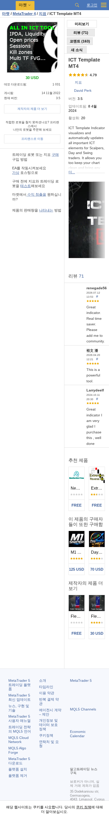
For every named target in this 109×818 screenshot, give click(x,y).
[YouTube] (97, 754)
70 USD (96, 569)
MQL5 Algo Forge (17, 750)
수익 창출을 (36, 194)
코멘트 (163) (80, 41)
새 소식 (77, 50)
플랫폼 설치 (17, 769)
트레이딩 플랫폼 (19, 684)
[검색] (77, 5)
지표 (78, 82)
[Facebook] (73, 754)
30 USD (96, 633)
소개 (42, 680)
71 (81, 276)
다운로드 (19, 761)
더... (71, 172)
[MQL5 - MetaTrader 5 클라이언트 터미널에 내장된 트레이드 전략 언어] (8, 5)
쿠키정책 (46, 735)
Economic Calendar (78, 734)
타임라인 (46, 687)
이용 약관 (46, 693)
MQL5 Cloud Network (18, 740)
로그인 (92, 5)
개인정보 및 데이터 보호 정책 (48, 724)
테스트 (25, 186)
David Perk (83, 90)
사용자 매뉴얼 (19, 718)
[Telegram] (81, 754)
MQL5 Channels (83, 709)
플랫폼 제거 (17, 776)
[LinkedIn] (73, 762)
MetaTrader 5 (81, 680)
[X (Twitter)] (89, 754)
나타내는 (46, 210)
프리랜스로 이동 (32, 139)
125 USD (76, 569)
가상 (15, 173)
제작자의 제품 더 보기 (32, 109)
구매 (55, 155)
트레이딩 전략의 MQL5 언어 (19, 729)
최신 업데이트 (19, 697)
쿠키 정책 (83, 807)
